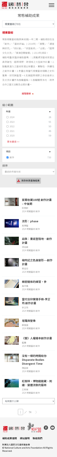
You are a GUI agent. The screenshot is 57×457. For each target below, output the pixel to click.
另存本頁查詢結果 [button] (30, 180)
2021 (12, 131)
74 (30, 412)
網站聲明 (25, 438)
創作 (12, 157)
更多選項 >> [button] (13, 141)
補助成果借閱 (9, 438)
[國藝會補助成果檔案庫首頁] (15, 5)
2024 (12, 117)
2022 (12, 126)
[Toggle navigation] (52, 5)
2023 (12, 121)
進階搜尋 (26, 93)
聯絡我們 (37, 438)
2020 (12, 135)
